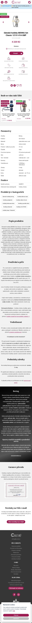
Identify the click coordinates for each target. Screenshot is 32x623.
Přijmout (16, 615)
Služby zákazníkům (16, 569)
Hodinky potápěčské (7, 200)
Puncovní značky (16, 556)
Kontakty (16, 574)
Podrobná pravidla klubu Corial (16, 582)
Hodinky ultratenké (7, 206)
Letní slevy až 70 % (6, 6)
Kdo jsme (16, 565)
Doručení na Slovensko (16, 548)
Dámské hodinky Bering (8, 196)
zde (14, 611)
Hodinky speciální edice (23, 203)
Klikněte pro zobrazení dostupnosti (17, 48)
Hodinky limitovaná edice (8, 203)
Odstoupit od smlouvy (16, 588)
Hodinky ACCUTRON (21, 206)
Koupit (15, 53)
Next (29, 110)
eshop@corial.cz (16, 539)
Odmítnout (16, 618)
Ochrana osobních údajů (16, 584)
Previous (2, 110)
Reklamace (16, 552)
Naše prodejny (16, 567)
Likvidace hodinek (16, 559)
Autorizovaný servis (16, 571)
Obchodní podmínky (16, 554)
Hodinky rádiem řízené (21, 200)
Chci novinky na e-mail (16, 522)
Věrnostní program (16, 580)
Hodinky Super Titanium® (9, 210)
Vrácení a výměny (16, 550)
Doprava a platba (16, 546)
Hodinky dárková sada (22, 196)
